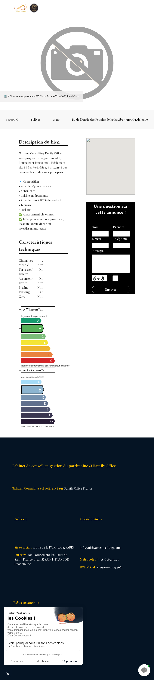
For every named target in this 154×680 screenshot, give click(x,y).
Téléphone (120, 239)
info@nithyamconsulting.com (100, 548)
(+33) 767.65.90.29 (99, 559)
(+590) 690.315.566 (101, 567)
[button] (144, 670)
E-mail (96, 239)
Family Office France (78, 488)
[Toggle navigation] (138, 8)
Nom (95, 227)
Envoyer (111, 289)
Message (97, 251)
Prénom (118, 227)
